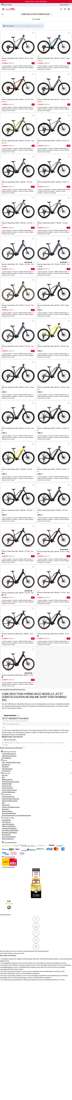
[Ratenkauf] (5, 855)
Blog (3, 777)
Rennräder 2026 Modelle (9, 832)
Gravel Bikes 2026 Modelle (10, 830)
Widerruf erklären (7, 811)
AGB (3, 803)
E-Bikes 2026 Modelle (8, 826)
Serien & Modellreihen (9, 837)
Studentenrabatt (7, 784)
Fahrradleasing (6, 758)
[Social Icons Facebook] (36, 919)
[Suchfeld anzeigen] (61, 9)
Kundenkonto (6, 764)
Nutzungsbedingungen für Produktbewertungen (16, 815)
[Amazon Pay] (40, 850)
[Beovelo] (12, 850)
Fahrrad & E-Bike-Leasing (9, 801)
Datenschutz (6, 805)
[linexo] (18, 850)
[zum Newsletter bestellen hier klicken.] (4, 727)
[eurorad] (24, 850)
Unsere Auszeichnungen (9, 790)
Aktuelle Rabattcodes (8, 792)
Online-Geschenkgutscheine (10, 782)
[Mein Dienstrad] (41, 846)
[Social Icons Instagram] (36, 933)
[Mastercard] (56, 850)
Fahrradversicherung (8, 796)
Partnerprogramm (7, 788)
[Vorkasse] (22, 855)
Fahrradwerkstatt (7, 769)
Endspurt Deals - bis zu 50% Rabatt (36, 1)
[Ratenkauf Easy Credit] (13, 855)
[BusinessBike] (23, 846)
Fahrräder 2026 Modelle (9, 828)
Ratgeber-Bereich (7, 779)
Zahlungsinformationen (9, 756)
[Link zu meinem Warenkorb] (69, 9)
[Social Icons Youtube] (36, 926)
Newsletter (5, 766)
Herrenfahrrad (6, 822)
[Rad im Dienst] (5, 850)
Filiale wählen (10, 26)
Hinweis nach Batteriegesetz (11, 807)
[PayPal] (31, 850)
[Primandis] (59, 846)
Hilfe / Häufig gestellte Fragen (11, 762)
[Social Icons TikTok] (36, 939)
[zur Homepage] (10, 9)
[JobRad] (6, 846)
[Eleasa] (51, 846)
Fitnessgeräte (6, 834)
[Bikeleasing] (14, 846)
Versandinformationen (9, 754)
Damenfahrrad (6, 820)
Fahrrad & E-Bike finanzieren (10, 799)
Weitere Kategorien (8, 839)
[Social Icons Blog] (36, 946)
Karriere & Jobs (6, 786)
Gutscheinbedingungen (9, 813)
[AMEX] (63, 850)
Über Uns (5, 775)
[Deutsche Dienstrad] (31, 846)
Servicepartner (6, 771)
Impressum (5, 809)
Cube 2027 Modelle (8, 824)
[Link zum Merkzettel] (65, 9)
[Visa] (49, 850)
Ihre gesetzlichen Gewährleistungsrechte (12, 689)
